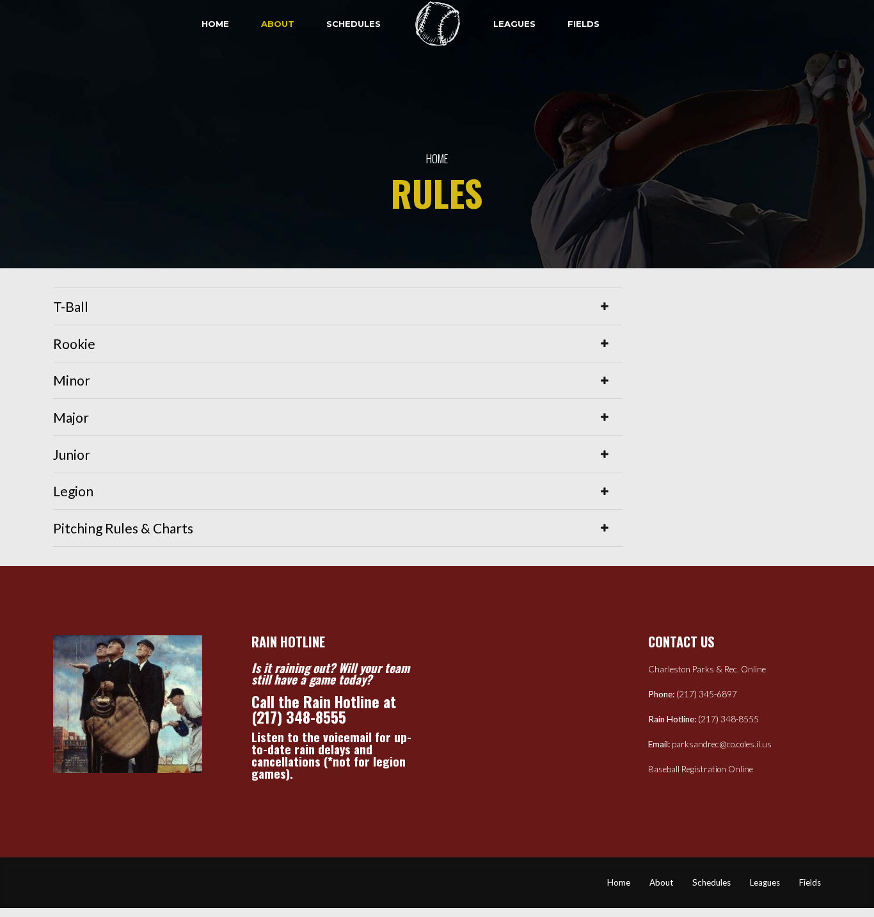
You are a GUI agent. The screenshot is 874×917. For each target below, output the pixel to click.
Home (215, 24)
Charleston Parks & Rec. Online (707, 669)
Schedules (353, 24)
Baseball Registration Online (700, 769)
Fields (584, 24)
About (277, 24)
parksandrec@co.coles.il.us (722, 744)
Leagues (514, 24)
